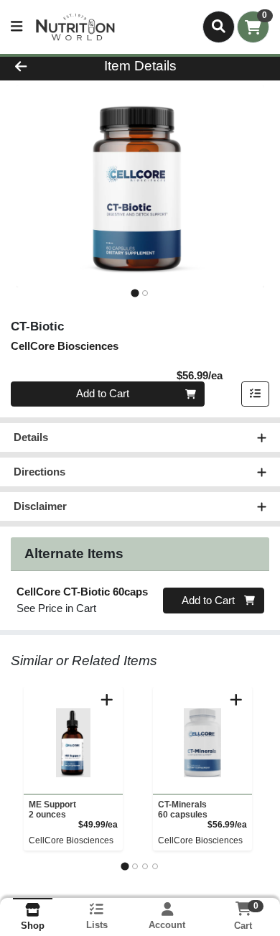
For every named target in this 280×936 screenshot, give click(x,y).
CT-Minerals (182, 810)
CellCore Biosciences (71, 840)
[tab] (135, 293)
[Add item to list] (255, 394)
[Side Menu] (16, 27)
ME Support (52, 810)
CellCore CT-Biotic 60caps (82, 591)
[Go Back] (43, 66)
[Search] (218, 27)
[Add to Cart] (107, 700)
